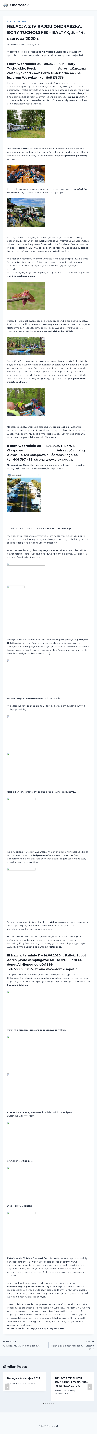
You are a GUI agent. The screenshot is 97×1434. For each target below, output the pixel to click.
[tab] (43, 1403)
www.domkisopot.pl (62, 969)
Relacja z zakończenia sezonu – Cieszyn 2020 (72, 1345)
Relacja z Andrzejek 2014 (23, 1378)
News (9, 21)
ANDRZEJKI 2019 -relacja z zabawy (21, 1343)
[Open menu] (91, 5)
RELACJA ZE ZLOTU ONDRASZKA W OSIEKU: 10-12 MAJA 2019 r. (71, 1382)
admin (14, 1383)
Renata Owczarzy (17, 45)
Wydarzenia (20, 21)
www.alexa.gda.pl (59, 459)
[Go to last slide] (7, 1386)
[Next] (90, 1386)
